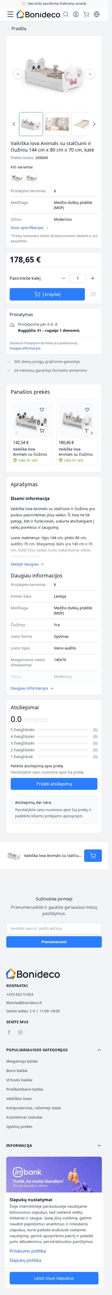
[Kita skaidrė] (91, 433)
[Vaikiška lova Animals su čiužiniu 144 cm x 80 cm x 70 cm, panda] (31, 420)
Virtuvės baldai (19, 1079)
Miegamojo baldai (22, 1061)
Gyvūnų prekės (19, 1126)
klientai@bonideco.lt (24, 1002)
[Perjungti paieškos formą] (66, 14)
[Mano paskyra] (76, 14)
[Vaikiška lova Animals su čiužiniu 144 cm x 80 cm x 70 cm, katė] (77, 420)
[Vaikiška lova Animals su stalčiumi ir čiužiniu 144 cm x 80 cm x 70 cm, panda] (17, 178)
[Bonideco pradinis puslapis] (33, 974)
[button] (54, 1050)
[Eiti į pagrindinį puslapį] (38, 14)
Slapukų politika (25, 1260)
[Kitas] (89, 74)
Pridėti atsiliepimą (54, 784)
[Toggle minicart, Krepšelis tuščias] (86, 14)
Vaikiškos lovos (19, 1098)
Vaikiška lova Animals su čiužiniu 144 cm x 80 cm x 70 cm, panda (30, 452)
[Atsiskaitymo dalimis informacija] (54, 1185)
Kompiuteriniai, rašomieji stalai (33, 1107)
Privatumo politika (28, 1251)
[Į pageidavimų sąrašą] (93, 294)
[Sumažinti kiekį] (63, 278)
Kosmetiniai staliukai (24, 1117)
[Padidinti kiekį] (92, 278)
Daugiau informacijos (25, 348)
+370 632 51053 (19, 994)
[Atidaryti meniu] (10, 14)
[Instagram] (20, 1032)
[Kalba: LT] (96, 14)
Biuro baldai (17, 1070)
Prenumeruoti (54, 941)
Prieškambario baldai (24, 1089)
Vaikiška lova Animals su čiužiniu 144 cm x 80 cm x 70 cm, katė (76, 452)
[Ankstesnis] (18, 74)
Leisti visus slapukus (54, 1278)
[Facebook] (9, 1032)
